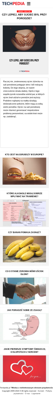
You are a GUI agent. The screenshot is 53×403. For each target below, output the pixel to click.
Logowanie (36, 393)
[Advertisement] (24, 131)
